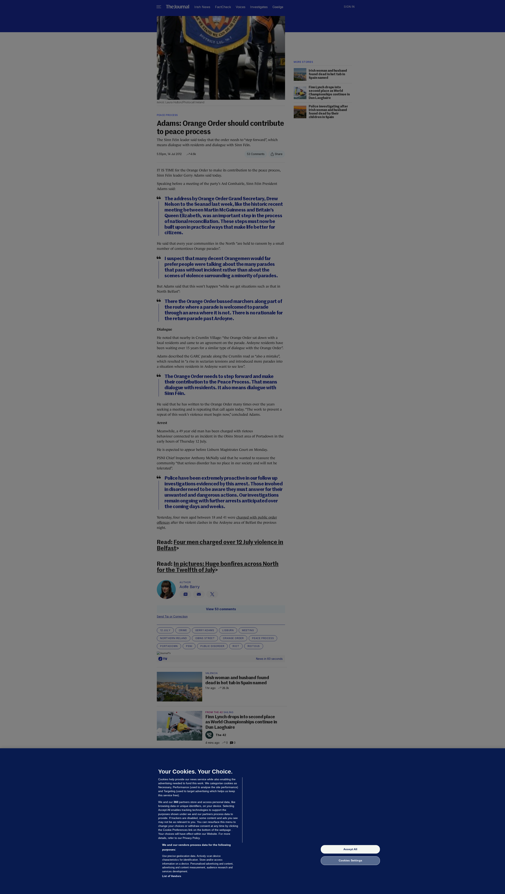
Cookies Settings (350, 860)
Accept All (350, 849)
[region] (252, 821)
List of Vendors (171, 876)
